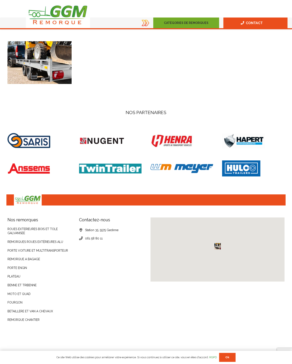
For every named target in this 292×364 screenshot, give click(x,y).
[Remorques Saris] (38, 140)
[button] (210, 23)
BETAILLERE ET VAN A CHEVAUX (30, 311)
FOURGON (14, 302)
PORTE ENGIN (17, 268)
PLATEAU (13, 276)
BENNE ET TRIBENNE (22, 285)
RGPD (213, 357)
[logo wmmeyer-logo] (181, 168)
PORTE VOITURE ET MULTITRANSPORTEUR (37, 250)
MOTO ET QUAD (19, 294)
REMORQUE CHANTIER (23, 319)
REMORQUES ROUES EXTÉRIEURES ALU (35, 242)
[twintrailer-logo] (110, 168)
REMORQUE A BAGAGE (23, 259)
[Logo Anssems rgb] (38, 168)
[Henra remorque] (181, 141)
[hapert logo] (253, 140)
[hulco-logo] (253, 168)
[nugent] (110, 141)
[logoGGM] (58, 15)
